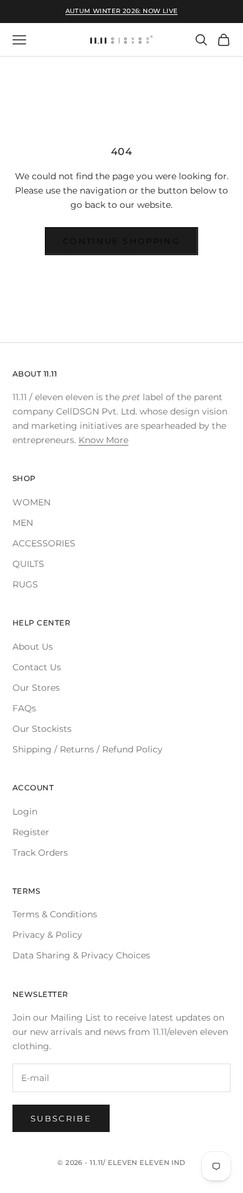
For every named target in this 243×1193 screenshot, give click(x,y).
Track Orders (40, 852)
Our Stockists (42, 728)
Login (24, 811)
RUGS (25, 584)
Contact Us (36, 667)
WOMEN (31, 502)
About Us (32, 646)
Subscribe (61, 1118)
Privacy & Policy (47, 934)
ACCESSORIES (43, 543)
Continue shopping (121, 241)
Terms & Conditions (54, 914)
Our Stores (36, 687)
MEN (22, 522)
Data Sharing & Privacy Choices (81, 955)
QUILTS (28, 563)
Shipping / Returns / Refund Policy (87, 749)
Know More (103, 440)
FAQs (24, 708)
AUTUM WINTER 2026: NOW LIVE (121, 11)
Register (30, 832)
